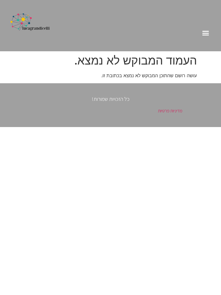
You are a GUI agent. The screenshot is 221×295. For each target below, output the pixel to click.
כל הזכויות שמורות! (110, 98)
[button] (205, 33)
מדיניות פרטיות (170, 111)
